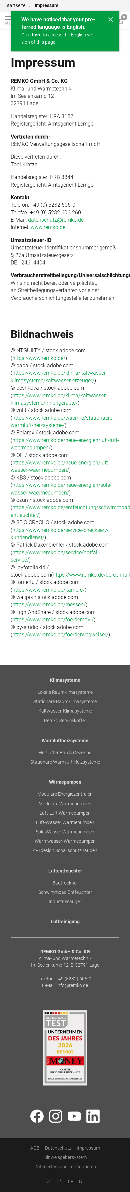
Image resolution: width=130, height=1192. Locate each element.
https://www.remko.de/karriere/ (48, 590)
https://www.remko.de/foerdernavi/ (53, 619)
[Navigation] (10, 20)
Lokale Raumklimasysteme (65, 693)
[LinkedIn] (93, 1117)
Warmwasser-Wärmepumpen (65, 841)
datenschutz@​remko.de (56, 220)
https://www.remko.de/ (38, 358)
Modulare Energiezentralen (65, 794)
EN (60, 1182)
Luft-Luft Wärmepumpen (65, 813)
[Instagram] (55, 1117)
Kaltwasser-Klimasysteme (65, 711)
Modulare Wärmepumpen (65, 804)
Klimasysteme (65, 680)
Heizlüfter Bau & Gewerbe (65, 753)
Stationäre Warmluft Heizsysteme (65, 762)
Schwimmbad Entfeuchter (65, 892)
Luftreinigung (65, 922)
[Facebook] (37, 1117)
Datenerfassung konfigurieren (65, 1167)
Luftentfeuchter (65, 871)
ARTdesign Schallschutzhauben (65, 851)
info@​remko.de (72, 985)
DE (48, 1182)
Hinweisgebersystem (65, 1158)
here (37, 35)
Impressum (88, 1148)
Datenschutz (58, 1148)
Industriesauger (65, 902)
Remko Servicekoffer (65, 721)
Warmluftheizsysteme (65, 741)
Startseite (15, 5)
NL (82, 1182)
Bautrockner (65, 883)
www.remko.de (48, 227)
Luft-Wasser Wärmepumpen (65, 822)
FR (71, 1182)
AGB (35, 1148)
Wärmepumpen (65, 782)
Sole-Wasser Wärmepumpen (65, 832)
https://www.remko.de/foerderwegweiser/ (60, 634)
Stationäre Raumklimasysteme (65, 702)
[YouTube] (74, 1117)
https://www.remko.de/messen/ (49, 604)
